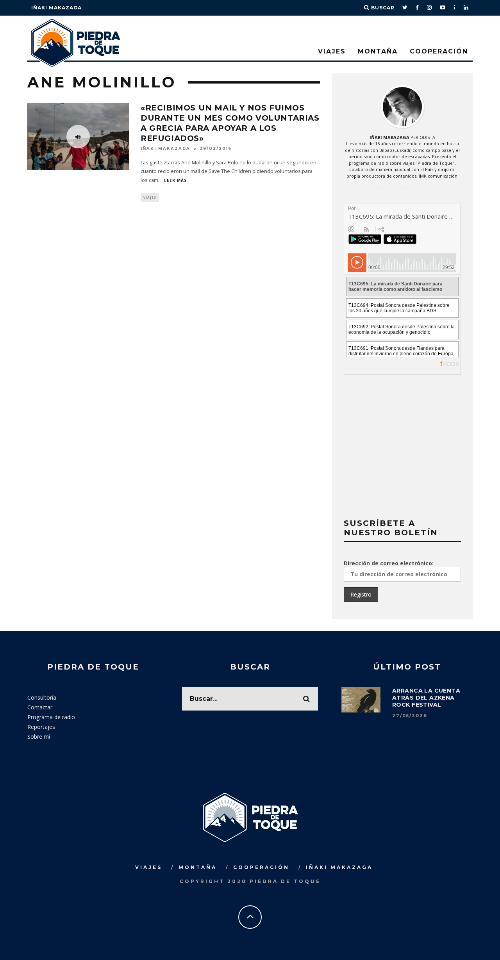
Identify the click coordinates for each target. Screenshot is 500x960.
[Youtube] (443, 8)
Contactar (39, 707)
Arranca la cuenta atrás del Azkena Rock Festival (426, 697)
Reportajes (41, 726)
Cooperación (439, 51)
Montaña (378, 51)
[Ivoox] (455, 8)
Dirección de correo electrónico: (389, 563)
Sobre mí (38, 736)
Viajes (332, 51)
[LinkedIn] (466, 8)
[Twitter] (405, 8)
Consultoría (41, 697)
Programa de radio (51, 717)
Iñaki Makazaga (56, 8)
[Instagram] (429, 8)
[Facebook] (417, 8)
